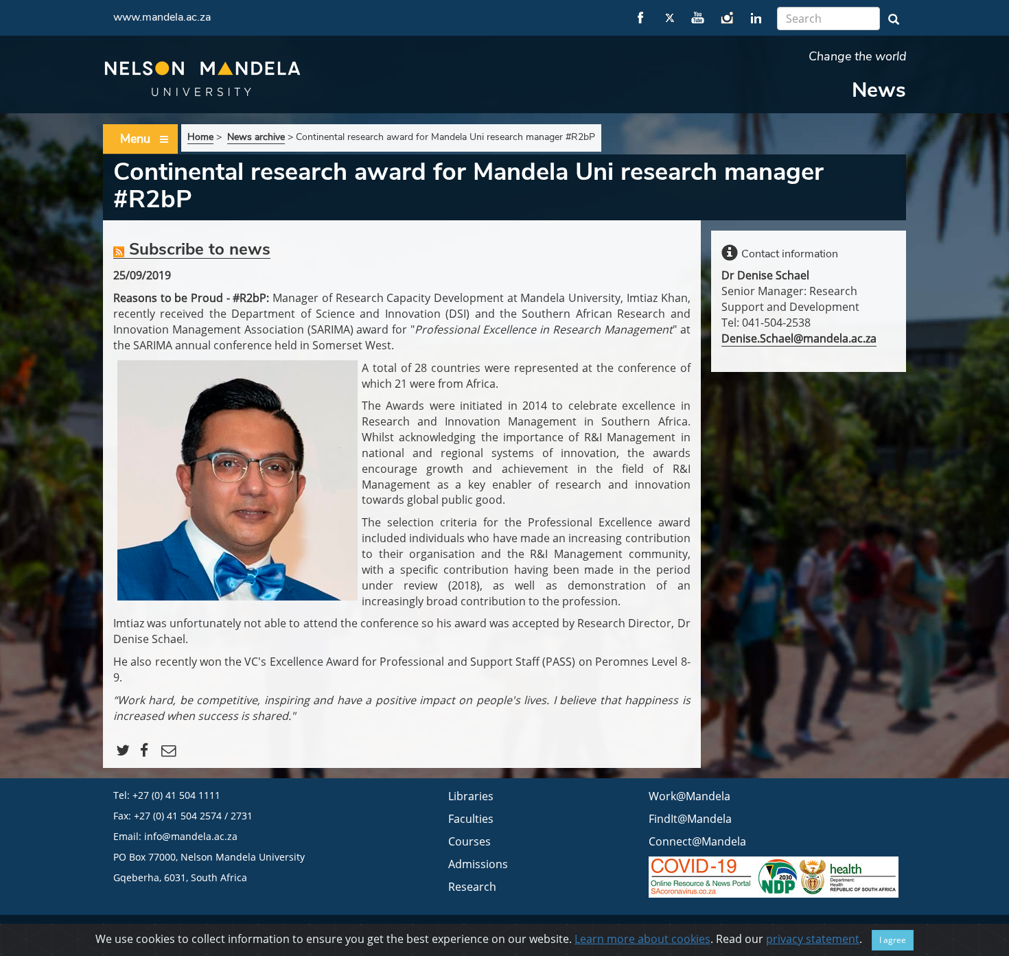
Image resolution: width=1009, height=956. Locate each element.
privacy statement (812, 938)
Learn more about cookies (642, 938)
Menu (135, 138)
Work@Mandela (689, 796)
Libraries (471, 796)
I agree (892, 940)
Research (472, 886)
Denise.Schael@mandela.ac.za (799, 338)
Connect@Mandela (697, 841)
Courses (469, 841)
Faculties (471, 818)
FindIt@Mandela (690, 818)
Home (200, 136)
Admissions (478, 864)
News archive (256, 136)
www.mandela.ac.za (162, 17)
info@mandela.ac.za (190, 836)
